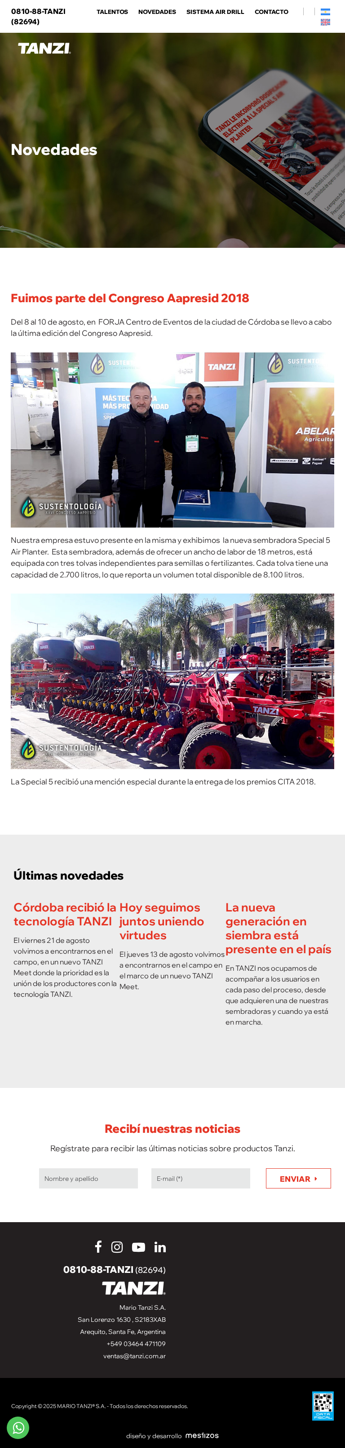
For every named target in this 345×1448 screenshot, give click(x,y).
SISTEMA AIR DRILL (215, 12)
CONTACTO (271, 12)
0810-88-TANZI (114, 1269)
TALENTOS (112, 12)
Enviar (295, 1179)
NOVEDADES (157, 12)
